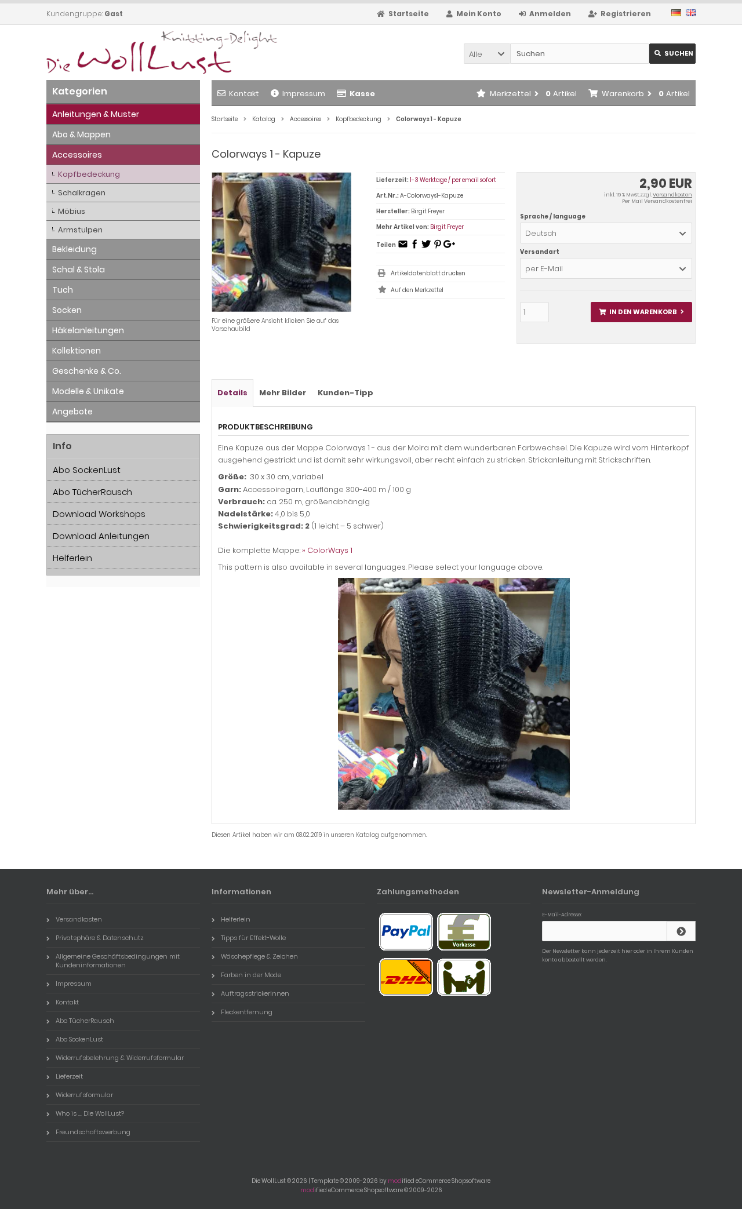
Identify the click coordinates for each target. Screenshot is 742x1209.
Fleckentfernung (246, 1012)
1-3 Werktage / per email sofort (453, 180)
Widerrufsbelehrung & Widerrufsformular (120, 1057)
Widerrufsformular (84, 1094)
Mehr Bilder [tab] (282, 392)
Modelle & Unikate (88, 391)
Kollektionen (76, 350)
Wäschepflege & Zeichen (259, 956)
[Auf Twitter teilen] (426, 247)
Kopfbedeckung (89, 174)
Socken (67, 310)
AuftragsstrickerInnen (255, 993)
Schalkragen (82, 192)
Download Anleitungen (101, 536)
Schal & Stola (78, 269)
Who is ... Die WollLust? (90, 1113)
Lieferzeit (69, 1076)
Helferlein (72, 558)
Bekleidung (74, 249)
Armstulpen (80, 229)
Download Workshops (99, 514)
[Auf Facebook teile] (414, 247)
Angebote (72, 411)
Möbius (71, 211)
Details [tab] (232, 392)
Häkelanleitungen (88, 330)
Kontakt (244, 93)
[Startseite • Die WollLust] (123, 52)
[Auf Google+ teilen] (449, 247)
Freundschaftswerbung (93, 1132)
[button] (487, 53)
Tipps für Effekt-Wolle (253, 937)
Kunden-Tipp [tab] (345, 392)
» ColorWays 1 (327, 550)
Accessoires (77, 155)
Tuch (62, 290)
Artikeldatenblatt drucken (428, 273)
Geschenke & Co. (86, 371)
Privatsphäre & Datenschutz (100, 937)
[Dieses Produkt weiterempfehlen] (403, 247)
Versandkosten (672, 194)
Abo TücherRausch (92, 492)
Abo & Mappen (81, 134)
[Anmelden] (681, 931)
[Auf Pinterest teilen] (437, 247)
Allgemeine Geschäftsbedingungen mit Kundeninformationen (118, 961)
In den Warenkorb (641, 312)
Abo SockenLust (87, 470)
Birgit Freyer (447, 227)
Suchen (672, 53)
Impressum (303, 93)
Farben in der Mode (251, 974)
